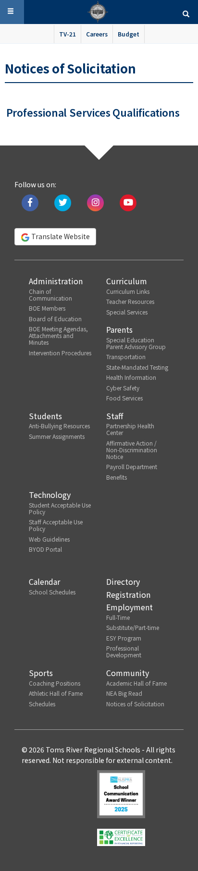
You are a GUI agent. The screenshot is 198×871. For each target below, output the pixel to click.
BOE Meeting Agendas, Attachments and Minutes (58, 335)
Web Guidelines (49, 539)
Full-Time (118, 617)
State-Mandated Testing (137, 367)
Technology (50, 494)
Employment (129, 607)
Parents (119, 329)
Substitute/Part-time (132, 627)
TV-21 (67, 34)
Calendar (44, 581)
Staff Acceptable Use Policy (56, 525)
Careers (97, 34)
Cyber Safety (122, 388)
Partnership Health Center (130, 429)
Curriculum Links (127, 291)
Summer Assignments (57, 436)
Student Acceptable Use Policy (60, 508)
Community (127, 672)
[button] (186, 13)
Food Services (124, 398)
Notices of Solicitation (135, 704)
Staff (114, 416)
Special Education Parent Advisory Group (136, 343)
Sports (41, 672)
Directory (123, 581)
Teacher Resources (130, 301)
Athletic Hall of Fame (56, 693)
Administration (56, 281)
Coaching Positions (54, 683)
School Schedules (52, 592)
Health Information (131, 377)
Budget (128, 34)
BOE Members (47, 308)
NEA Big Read (124, 693)
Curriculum (126, 281)
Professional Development (123, 651)
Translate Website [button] (60, 236)
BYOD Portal (45, 549)
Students (45, 416)
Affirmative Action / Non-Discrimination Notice (131, 449)
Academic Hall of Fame (136, 683)
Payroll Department (131, 466)
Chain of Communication (50, 294)
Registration (128, 594)
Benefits (116, 477)
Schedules (42, 704)
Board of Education (55, 319)
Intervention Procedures (60, 353)
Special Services (127, 312)
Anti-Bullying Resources (59, 426)
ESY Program (123, 638)
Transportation (126, 356)
